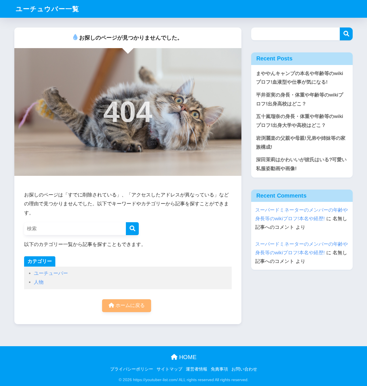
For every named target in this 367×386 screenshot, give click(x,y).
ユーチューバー (51, 273)
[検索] (132, 228)
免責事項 (219, 369)
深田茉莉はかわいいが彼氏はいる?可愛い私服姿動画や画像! (301, 164)
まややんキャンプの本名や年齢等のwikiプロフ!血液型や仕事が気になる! (299, 78)
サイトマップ (169, 369)
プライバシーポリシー (131, 369)
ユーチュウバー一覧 (47, 9)
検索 (346, 33)
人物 (39, 282)
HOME (186, 357)
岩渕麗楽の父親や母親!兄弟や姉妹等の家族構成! (300, 142)
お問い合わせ (244, 369)
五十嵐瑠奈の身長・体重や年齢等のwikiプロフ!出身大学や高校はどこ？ (299, 121)
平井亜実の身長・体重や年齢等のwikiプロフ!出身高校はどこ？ (299, 99)
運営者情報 (196, 369)
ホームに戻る (129, 305)
